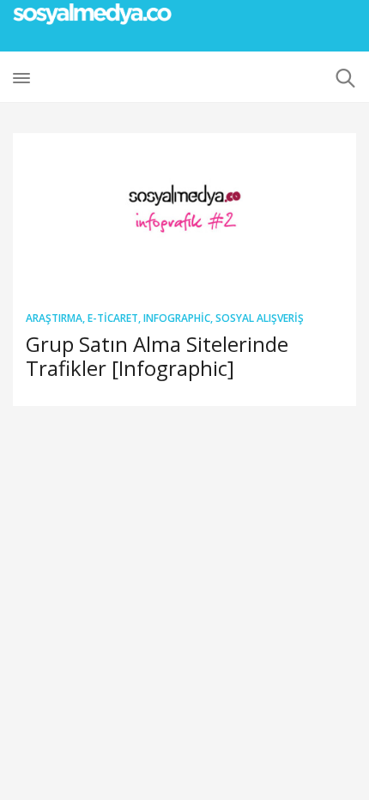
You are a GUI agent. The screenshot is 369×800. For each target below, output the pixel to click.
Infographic (176, 318)
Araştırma (54, 318)
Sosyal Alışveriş (259, 318)
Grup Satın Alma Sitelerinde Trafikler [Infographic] (157, 356)
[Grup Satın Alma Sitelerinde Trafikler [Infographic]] (184, 214)
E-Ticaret (113, 318)
